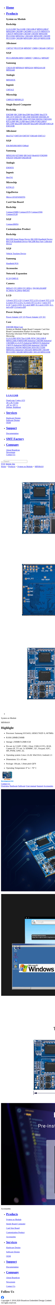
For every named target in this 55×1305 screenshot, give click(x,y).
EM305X (10, 168)
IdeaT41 (9, 177)
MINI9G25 (19, 100)
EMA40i (33, 136)
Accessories (48, 786)
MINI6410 (19, 68)
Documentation (12, 433)
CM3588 (19, 31)
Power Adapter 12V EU (36, 317)
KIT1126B (10, 121)
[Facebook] (2, 1298)
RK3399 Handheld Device (41, 239)
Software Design (13, 420)
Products (12, 13)
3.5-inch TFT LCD (30, 300)
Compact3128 (12, 214)
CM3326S (29, 36)
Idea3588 (26, 114)
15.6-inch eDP (20, 307)
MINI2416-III (39, 68)
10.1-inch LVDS (42, 305)
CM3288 (19, 38)
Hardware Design (13, 418)
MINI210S (10, 155)
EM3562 (39, 119)
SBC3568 (26, 117)
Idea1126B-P (30, 121)
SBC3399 (10, 124)
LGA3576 (36, 31)
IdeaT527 (10, 136)
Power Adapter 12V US (16, 317)
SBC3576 (10, 117)
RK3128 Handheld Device (17, 241)
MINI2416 (29, 68)
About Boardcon (13, 450)
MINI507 (27, 48)
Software (21, 786)
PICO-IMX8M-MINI (15, 58)
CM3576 (9, 34)
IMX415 (9, 288)
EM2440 (17, 158)
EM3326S (47, 119)
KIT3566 (31, 119)
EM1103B (10, 126)
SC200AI (18, 290)
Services (11, 412)
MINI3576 (45, 31)
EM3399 (26, 124)
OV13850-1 (27, 288)
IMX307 (26, 290)
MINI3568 (18, 34)
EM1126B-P (41, 121)
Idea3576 (43, 114)
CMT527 (10, 48)
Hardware (14, 786)
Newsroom (10, 452)
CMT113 (49, 48)
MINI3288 (27, 38)
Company (12, 444)
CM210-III (10, 68)
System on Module (25, 466)
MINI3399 (38, 36)
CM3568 (26, 34)
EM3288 (42, 124)
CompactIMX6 (12, 224)
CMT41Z (10, 90)
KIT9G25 (10, 187)
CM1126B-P (31, 29)
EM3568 (34, 117)
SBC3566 (23, 119)
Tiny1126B (20, 29)
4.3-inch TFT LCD (46, 300)
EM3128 (49, 124)
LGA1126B (11, 29)
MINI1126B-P (42, 29)
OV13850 (18, 288)
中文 (3, 464)
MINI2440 (10, 70)
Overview (5, 786)
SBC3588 (18, 114)
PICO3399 (10, 38)
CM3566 (34, 34)
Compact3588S (12, 212)
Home (10, 7)
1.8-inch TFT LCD (14, 300)
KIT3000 (19, 155)
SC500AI (10, 290)
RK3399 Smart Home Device (18, 239)
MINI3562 (19, 36)
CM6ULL (37, 58)
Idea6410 (36, 155)
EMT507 (26, 136)
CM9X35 (10, 100)
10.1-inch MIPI (28, 305)
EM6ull (25, 146)
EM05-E (14, 278)
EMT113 (41, 136)
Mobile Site (10, 464)
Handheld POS (12, 263)
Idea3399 (18, 124)
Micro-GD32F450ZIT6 (15, 197)
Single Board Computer (15, 1224)
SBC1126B (20, 121)
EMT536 (18, 136)
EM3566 (15, 119)
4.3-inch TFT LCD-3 (32, 303)
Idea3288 (34, 124)
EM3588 (9, 114)
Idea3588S (34, 114)
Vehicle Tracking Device (16, 253)
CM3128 (36, 38)
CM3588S (27, 31)
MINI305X (10, 80)
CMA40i (42, 48)
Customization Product (15, 1232)
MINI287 (45, 58)
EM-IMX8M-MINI (14, 146)
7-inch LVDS (16, 305)
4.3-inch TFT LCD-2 (14, 303)
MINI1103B (45, 38)
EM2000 (43, 155)
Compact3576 (25, 212)
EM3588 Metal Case (14, 327)
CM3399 (46, 36)
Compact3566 (36, 212)
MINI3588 (10, 31)
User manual (31, 786)
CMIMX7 (28, 58)
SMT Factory (15, 438)
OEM (8, 423)
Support (11, 428)
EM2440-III (26, 158)
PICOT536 (18, 48)
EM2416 (9, 158)
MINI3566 (43, 34)
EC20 (8, 278)
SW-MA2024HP (39, 288)
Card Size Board (13, 1228)
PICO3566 (10, 36)
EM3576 (18, 117)
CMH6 (35, 48)
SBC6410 (28, 155)
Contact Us (10, 455)
